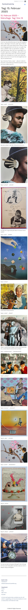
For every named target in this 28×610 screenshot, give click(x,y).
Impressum (4, 581)
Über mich (4, 592)
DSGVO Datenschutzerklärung (8, 583)
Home (2, 588)
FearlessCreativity (8, 4)
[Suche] (25, 1)
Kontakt (3, 594)
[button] (25, 4)
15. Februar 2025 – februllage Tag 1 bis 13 (12, 16)
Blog (2, 590)
